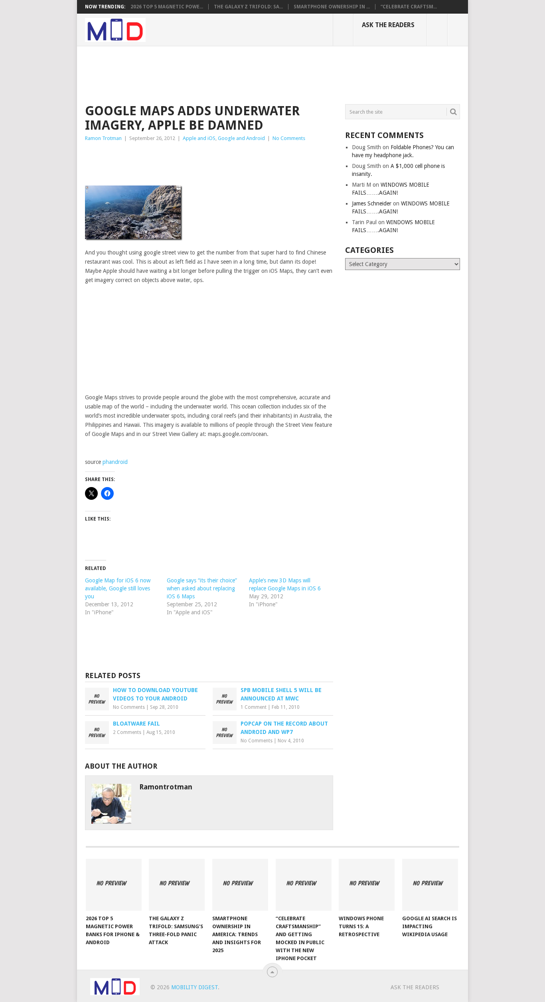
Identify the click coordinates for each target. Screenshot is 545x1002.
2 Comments (127, 732)
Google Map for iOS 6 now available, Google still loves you (117, 588)
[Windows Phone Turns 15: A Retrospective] (367, 885)
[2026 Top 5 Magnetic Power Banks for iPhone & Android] (114, 885)
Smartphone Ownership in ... (332, 7)
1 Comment (254, 707)
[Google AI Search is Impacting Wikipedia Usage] (430, 885)
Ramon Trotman (103, 138)
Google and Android (241, 138)
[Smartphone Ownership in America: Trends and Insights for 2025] (240, 885)
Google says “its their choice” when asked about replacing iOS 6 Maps (202, 588)
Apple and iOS (199, 138)
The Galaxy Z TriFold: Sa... (248, 7)
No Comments (288, 138)
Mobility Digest (194, 987)
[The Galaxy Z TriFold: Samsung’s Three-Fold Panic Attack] (177, 885)
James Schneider (371, 203)
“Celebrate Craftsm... (409, 7)
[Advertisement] (230, 74)
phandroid (115, 462)
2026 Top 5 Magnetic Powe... (166, 7)
